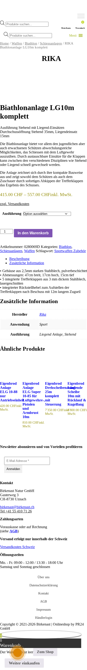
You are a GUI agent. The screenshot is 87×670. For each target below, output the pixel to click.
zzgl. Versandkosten (14, 204)
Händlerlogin (43, 617)
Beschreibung (19, 259)
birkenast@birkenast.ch (17, 507)
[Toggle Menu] (81, 16)
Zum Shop (45, 652)
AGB (14, 531)
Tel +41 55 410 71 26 (16, 511)
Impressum (43, 609)
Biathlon (31, 43)
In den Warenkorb (33, 233)
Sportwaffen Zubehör (70, 251)
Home (4, 43)
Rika (42, 314)
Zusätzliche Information (26, 263)
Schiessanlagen (51, 43)
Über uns (43, 577)
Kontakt (43, 593)
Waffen (17, 43)
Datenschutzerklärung (43, 585)
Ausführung (11, 214)
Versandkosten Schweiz (17, 547)
